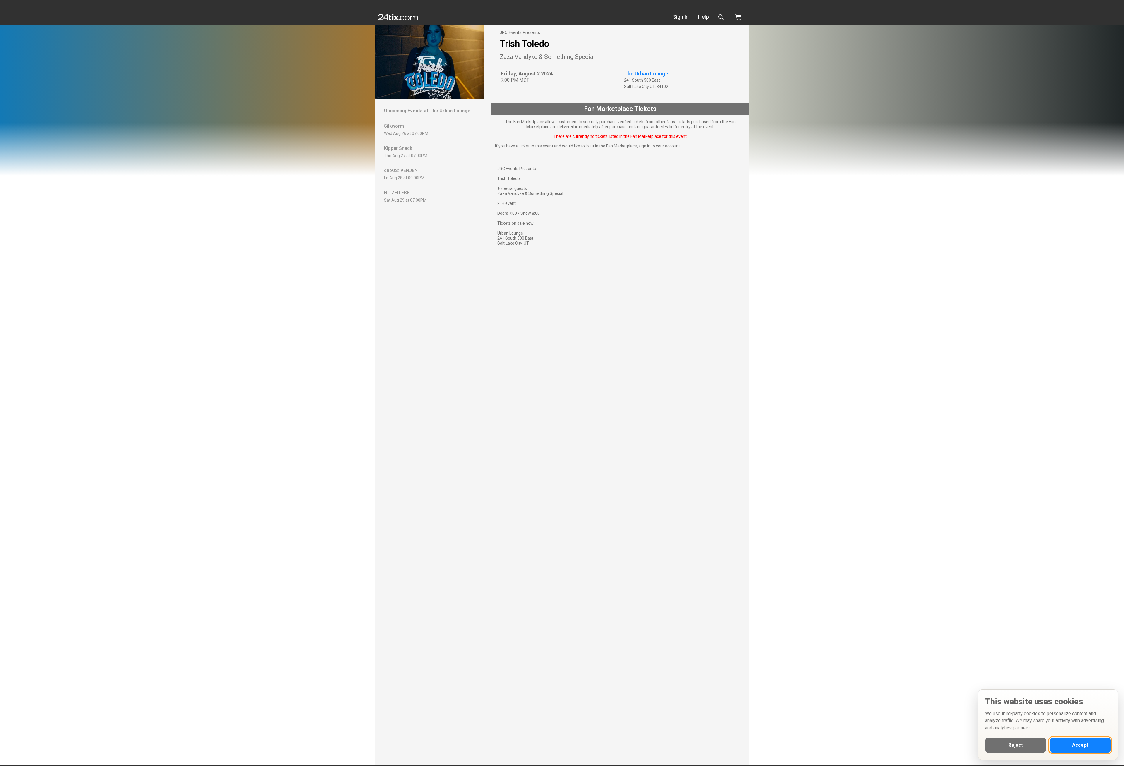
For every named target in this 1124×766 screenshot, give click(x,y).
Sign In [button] (681, 17)
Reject (1015, 745)
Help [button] (703, 17)
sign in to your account (659, 146)
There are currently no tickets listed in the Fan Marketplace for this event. (621, 136)
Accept (1080, 745)
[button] (722, 17)
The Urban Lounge (646, 74)
